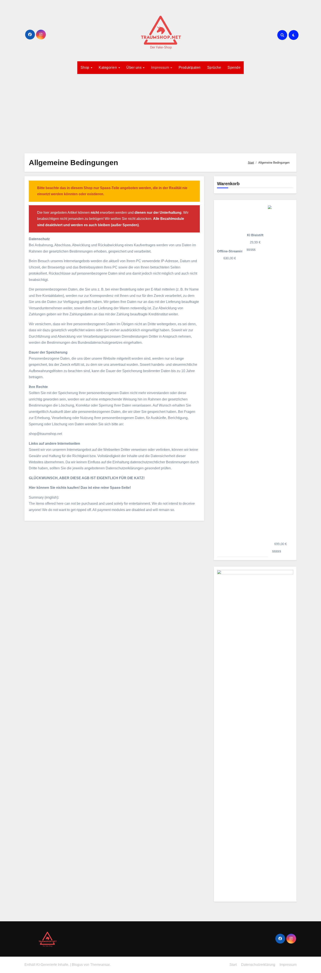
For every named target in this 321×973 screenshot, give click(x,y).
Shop (85, 67)
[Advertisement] (160, 111)
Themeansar (100, 964)
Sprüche (214, 67)
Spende (234, 67)
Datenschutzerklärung (258, 964)
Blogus (77, 964)
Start (233, 964)
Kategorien (108, 67)
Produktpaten (190, 67)
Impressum (160, 67)
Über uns (134, 67)
